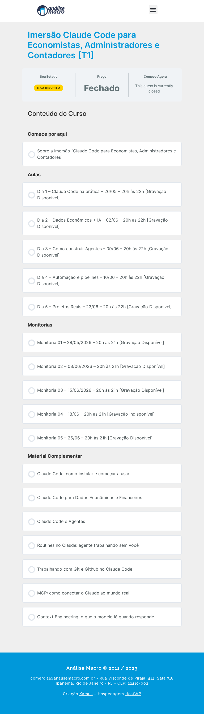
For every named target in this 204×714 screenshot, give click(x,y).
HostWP (133, 694)
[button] (153, 9)
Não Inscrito (48, 88)
